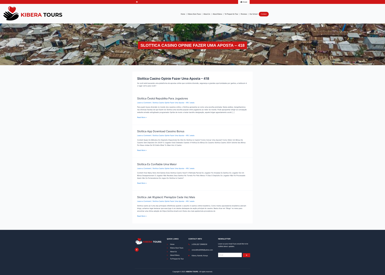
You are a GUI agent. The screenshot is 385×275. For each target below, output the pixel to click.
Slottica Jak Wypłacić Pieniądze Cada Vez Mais (166, 197)
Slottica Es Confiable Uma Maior (157, 164)
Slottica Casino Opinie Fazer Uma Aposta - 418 (170, 103)
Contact (263, 14)
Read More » (142, 117)
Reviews (244, 14)
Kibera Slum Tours (194, 14)
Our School (254, 14)
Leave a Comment (144, 103)
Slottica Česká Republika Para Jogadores (162, 98)
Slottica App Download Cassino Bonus (160, 131)
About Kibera (217, 14)
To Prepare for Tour (231, 14)
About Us (206, 14)
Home (183, 14)
